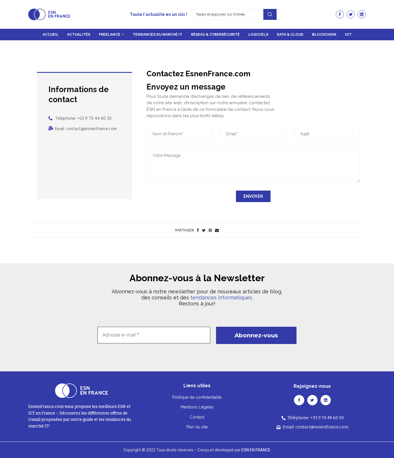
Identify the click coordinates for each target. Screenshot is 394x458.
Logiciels (258, 35)
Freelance (109, 35)
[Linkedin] (362, 14)
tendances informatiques (221, 297)
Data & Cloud (290, 35)
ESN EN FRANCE (256, 450)
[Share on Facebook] (198, 230)
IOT (348, 35)
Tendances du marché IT (157, 35)
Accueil (51, 35)
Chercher (270, 14)
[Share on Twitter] (204, 230)
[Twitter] (351, 14)
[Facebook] (340, 14)
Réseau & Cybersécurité (215, 35)
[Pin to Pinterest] (210, 230)
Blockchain (324, 35)
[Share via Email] (217, 230)
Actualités (78, 35)
